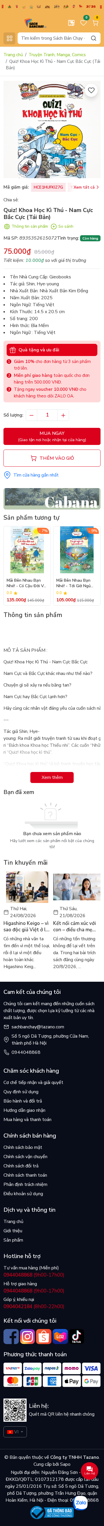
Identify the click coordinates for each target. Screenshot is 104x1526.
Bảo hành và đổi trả (22, 1101)
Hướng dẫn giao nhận (24, 1110)
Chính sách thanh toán (25, 1175)
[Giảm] (31, 415)
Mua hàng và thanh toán (27, 1119)
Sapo (64, 1464)
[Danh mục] (9, 38)
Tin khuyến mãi (25, 862)
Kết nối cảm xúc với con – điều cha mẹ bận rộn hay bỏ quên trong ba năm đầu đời (77, 926)
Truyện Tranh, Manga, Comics (57, 55)
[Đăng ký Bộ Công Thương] (52, 1512)
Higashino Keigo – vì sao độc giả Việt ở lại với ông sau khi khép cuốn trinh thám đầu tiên (26, 926)
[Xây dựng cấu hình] (71, 23)
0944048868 (26, 1052)
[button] (92, 565)
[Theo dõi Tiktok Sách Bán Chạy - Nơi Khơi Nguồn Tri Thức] (76, 1336)
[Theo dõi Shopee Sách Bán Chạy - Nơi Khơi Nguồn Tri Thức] (43, 1336)
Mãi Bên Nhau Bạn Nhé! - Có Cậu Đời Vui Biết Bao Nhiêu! (27, 583)
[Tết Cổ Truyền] (52, 6)
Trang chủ (13, 55)
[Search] (94, 38)
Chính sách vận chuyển (25, 1156)
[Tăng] (63, 415)
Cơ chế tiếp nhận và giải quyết (33, 1082)
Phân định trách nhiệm (25, 1184)
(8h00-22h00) (33, 1306)
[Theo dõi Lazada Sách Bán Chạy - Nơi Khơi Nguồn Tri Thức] (60, 1336)
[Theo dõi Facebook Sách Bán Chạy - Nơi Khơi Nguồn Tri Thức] (11, 1336)
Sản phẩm (13, 1240)
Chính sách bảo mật (22, 1147)
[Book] (52, 498)
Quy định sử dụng (20, 1092)
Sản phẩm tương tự (31, 517)
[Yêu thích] (91, 90)
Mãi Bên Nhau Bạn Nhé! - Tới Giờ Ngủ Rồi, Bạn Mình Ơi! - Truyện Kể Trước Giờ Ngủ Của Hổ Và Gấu (75, 583)
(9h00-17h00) (33, 1275)
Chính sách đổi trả (20, 1166)
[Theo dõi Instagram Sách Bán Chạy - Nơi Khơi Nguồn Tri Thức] (27, 1336)
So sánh (65, 226)
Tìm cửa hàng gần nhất (36, 475)
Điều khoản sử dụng (23, 1194)
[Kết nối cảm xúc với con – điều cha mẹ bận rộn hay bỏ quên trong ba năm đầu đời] (77, 887)
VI (16, 1432)
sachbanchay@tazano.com (38, 1027)
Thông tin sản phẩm (30, 226)
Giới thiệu (12, 1231)
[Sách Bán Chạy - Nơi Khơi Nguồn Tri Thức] (27, 22)
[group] (52, 129)
